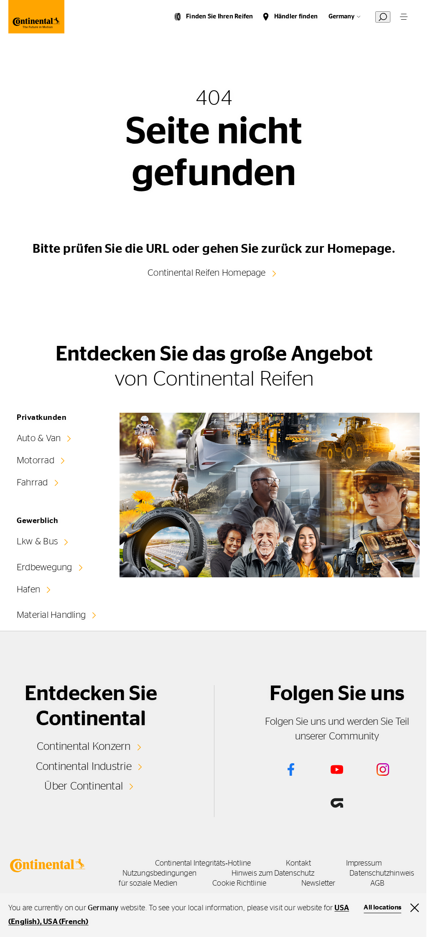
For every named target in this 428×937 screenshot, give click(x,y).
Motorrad (35, 460)
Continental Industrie (84, 766)
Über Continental (83, 786)
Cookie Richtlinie (239, 883)
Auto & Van (39, 438)
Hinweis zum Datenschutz (273, 873)
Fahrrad (32, 482)
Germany (341, 16)
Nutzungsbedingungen (159, 873)
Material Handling (51, 615)
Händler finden (296, 16)
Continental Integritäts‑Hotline (203, 863)
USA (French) (65, 922)
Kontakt (298, 863)
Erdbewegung (44, 567)
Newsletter (318, 883)
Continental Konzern (84, 746)
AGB (377, 883)
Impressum (364, 863)
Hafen (28, 589)
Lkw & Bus (37, 541)
